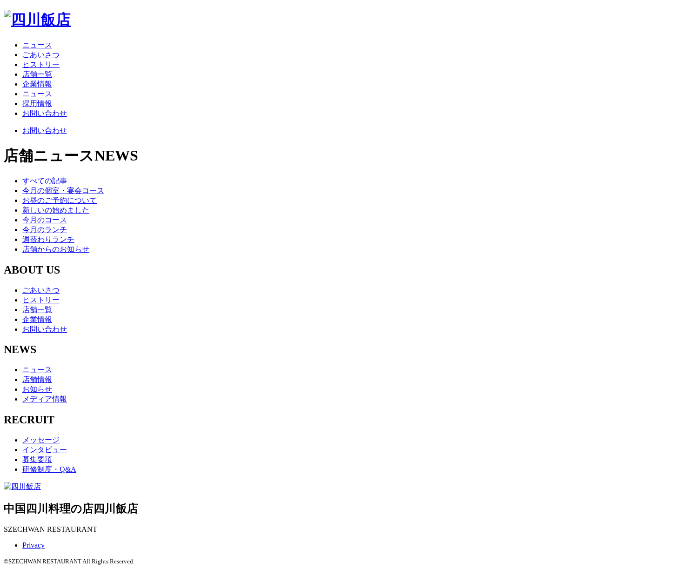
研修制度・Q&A (49, 469)
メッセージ (41, 440)
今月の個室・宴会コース (63, 190)
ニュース (37, 45)
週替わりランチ (48, 239)
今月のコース (44, 220)
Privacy (33, 545)
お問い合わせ (44, 113)
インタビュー (44, 450)
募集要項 (37, 459)
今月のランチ (44, 230)
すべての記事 (44, 181)
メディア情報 (44, 399)
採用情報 (37, 103)
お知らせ (37, 389)
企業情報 (37, 84)
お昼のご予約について (59, 200)
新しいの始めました (55, 210)
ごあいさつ (41, 55)
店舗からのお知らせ (55, 249)
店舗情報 (37, 379)
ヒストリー (41, 64)
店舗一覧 (37, 74)
